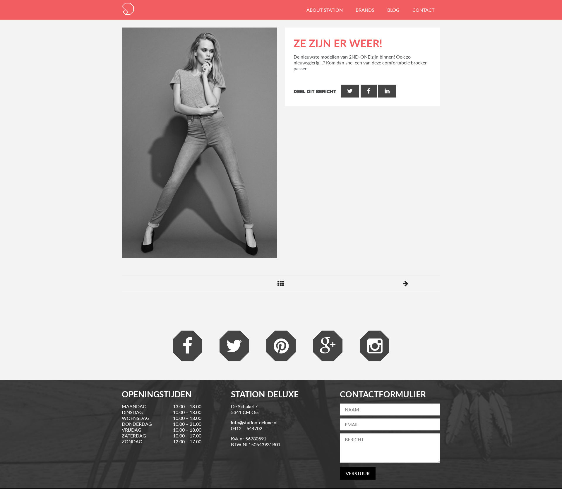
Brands (365, 9)
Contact (423, 9)
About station (324, 9)
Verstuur (358, 473)
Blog (393, 9)
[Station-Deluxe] (128, 9)
